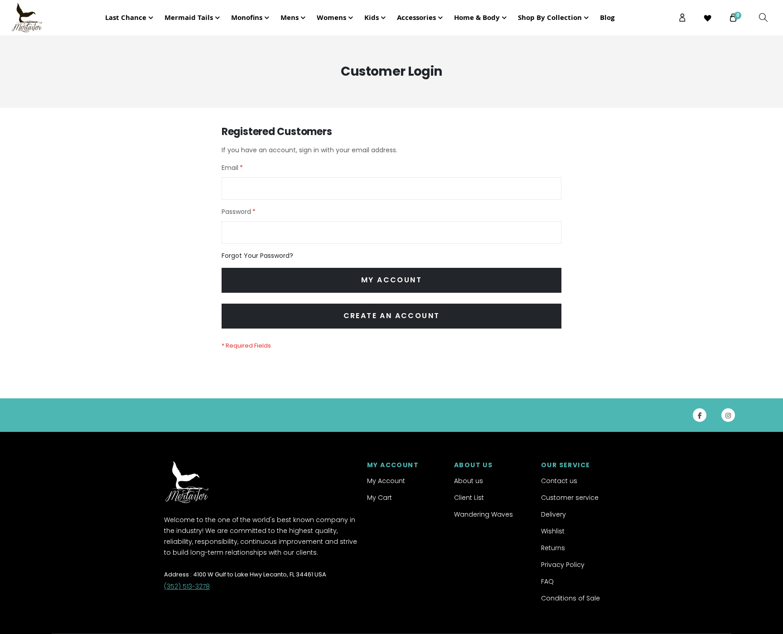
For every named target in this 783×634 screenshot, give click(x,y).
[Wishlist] (708, 18)
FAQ (547, 581)
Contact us (559, 480)
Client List (469, 497)
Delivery (553, 514)
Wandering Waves (483, 514)
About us (468, 480)
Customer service (570, 497)
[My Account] (682, 18)
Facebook (699, 415)
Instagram (728, 415)
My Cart (379, 497)
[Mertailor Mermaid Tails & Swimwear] (36, 18)
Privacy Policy (563, 564)
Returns (553, 547)
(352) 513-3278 (187, 586)
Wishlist (553, 531)
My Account (386, 480)
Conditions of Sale (570, 598)
